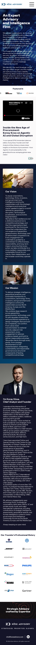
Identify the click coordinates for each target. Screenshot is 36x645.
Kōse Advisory (15, 145)
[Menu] (31, 4)
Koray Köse (12, 143)
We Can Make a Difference (18, 610)
